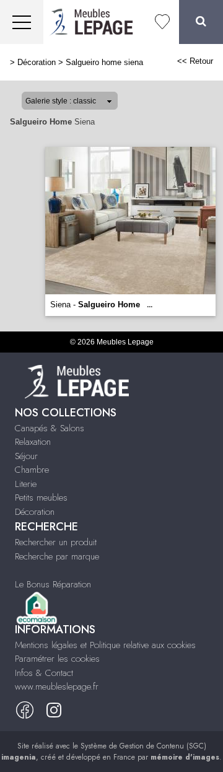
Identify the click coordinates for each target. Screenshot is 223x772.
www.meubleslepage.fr (56, 686)
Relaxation (33, 442)
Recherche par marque (57, 556)
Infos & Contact (44, 673)
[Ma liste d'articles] (162, 22)
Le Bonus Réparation (53, 584)
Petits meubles (41, 497)
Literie (26, 484)
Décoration (36, 62)
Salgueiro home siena (104, 62)
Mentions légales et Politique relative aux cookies (105, 645)
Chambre (32, 469)
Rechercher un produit (56, 542)
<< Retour (195, 61)
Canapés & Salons (49, 428)
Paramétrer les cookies (57, 658)
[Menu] (21, 22)
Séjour (26, 456)
